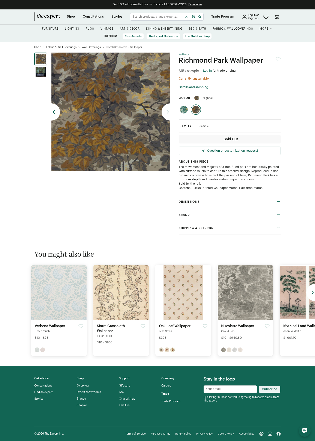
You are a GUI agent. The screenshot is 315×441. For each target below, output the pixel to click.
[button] (266, 17)
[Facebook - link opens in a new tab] (278, 434)
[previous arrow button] (55, 112)
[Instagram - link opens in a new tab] (270, 434)
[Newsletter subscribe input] (230, 389)
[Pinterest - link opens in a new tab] (261, 434)
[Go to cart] (277, 17)
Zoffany (184, 54)
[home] (47, 16)
